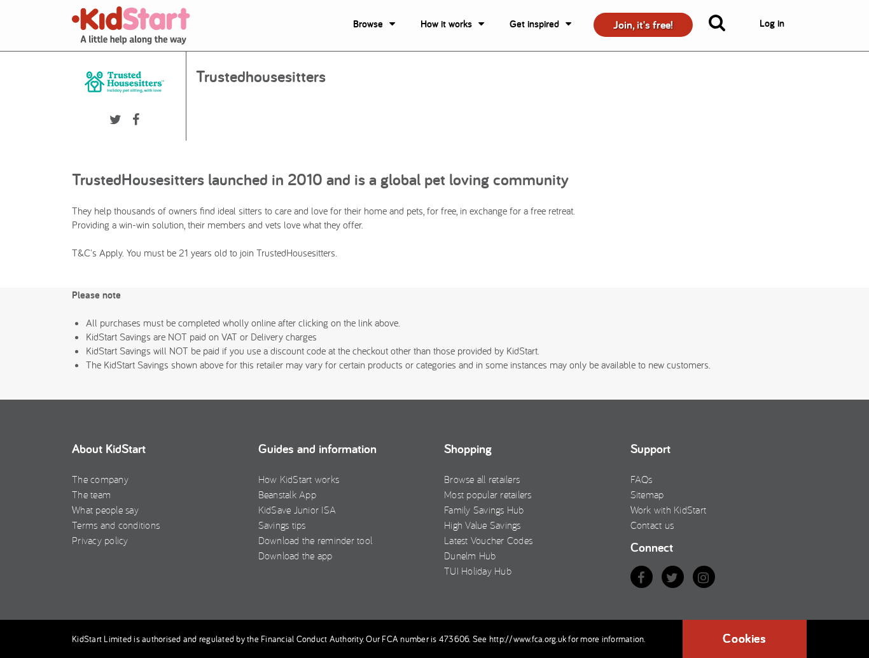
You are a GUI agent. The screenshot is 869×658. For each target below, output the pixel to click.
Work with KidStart (668, 509)
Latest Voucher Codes (488, 540)
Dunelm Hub (470, 555)
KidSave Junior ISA (297, 509)
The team (91, 494)
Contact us (652, 525)
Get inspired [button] (534, 24)
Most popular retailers (488, 494)
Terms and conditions (116, 525)
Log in (772, 23)
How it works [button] (446, 24)
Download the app (295, 555)
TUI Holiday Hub (477, 570)
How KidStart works (299, 479)
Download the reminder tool (315, 540)
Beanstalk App (287, 494)
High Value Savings (482, 525)
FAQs (641, 479)
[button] (724, 25)
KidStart (138, 25)
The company (100, 479)
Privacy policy (100, 540)
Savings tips (282, 525)
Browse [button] (368, 24)
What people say (105, 509)
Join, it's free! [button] (643, 24)
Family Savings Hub (484, 509)
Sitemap (647, 494)
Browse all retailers (482, 479)
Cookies (744, 638)
